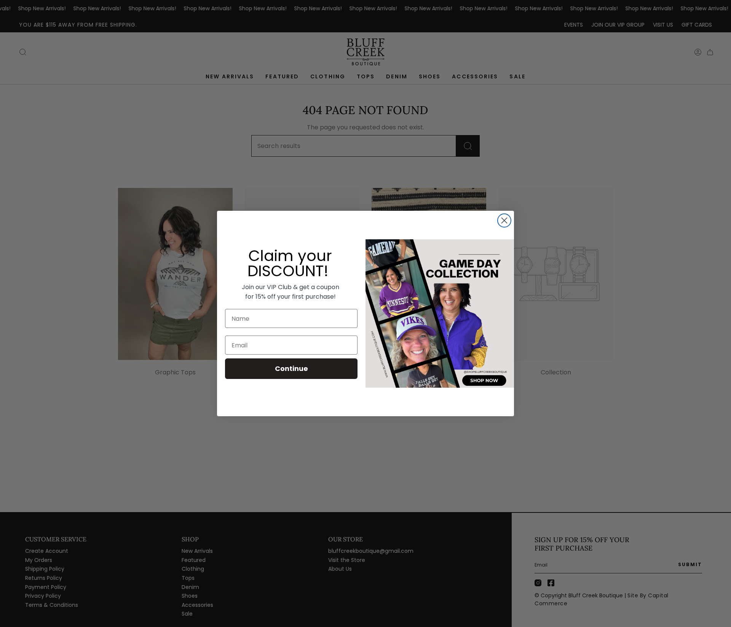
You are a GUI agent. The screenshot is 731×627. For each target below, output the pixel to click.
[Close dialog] (504, 220)
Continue (291, 368)
